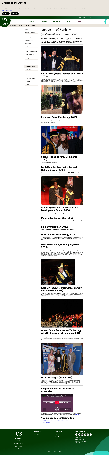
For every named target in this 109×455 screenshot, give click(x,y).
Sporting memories (30, 54)
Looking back (28, 48)
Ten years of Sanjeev (30, 66)
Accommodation (58, 438)
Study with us (31, 21)
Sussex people (28, 35)
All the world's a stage (30, 78)
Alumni (79, 21)
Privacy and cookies (79, 439)
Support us (27, 46)
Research (44, 21)
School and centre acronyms (30, 75)
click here (77, 414)
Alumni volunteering (29, 37)
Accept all (15, 13)
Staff (84, 17)
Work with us (56, 21)
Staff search (36, 436)
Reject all (6, 13)
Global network (28, 43)
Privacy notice (28, 84)
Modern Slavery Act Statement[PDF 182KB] (81, 442)
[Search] (106, 21)
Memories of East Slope (31, 61)
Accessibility (78, 17)
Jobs (56, 443)
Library (56, 439)
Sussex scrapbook (46, 422)
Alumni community (29, 40)
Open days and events (59, 436)
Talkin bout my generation (31, 51)
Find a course (57, 434)
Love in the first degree (31, 63)
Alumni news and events (30, 32)
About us (68, 21)
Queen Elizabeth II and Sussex (30, 57)
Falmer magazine (28, 81)
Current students (90, 17)
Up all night (28, 69)
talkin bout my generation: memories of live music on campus (55, 420)
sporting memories (47, 423)
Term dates (57, 441)
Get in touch (36, 434)
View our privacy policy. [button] (7, 10)
